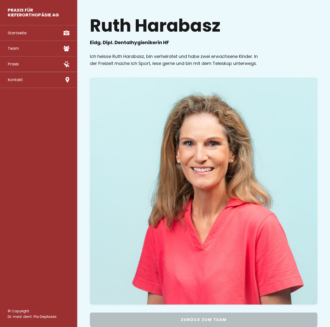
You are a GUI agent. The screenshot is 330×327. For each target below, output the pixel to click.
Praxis (13, 64)
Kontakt (15, 80)
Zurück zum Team (204, 319)
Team (13, 48)
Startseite (17, 33)
